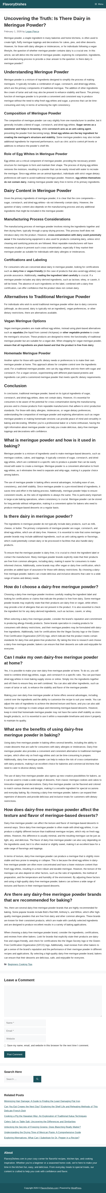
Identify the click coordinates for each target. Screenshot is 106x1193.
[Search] (37, 1079)
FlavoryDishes (14, 4)
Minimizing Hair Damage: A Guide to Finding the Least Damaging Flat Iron (42, 1101)
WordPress (76, 1188)
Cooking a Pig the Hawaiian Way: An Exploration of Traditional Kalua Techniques (45, 1116)
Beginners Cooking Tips (20, 964)
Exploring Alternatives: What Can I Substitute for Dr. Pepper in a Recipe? (41, 1137)
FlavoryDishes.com (49, 1188)
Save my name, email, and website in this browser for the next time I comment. (48, 1045)
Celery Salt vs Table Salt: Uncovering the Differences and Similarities (40, 1121)
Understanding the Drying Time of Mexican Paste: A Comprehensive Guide (42, 1132)
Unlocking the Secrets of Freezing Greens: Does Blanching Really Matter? (42, 1127)
